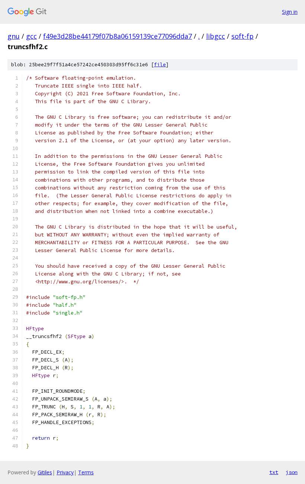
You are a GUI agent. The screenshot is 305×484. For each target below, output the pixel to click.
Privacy (65, 472)
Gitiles (45, 472)
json (292, 472)
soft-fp (242, 36)
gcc (31, 36)
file (160, 64)
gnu (13, 36)
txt (273, 472)
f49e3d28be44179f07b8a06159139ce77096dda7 (117, 36)
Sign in (290, 11)
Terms (86, 472)
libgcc (215, 36)
